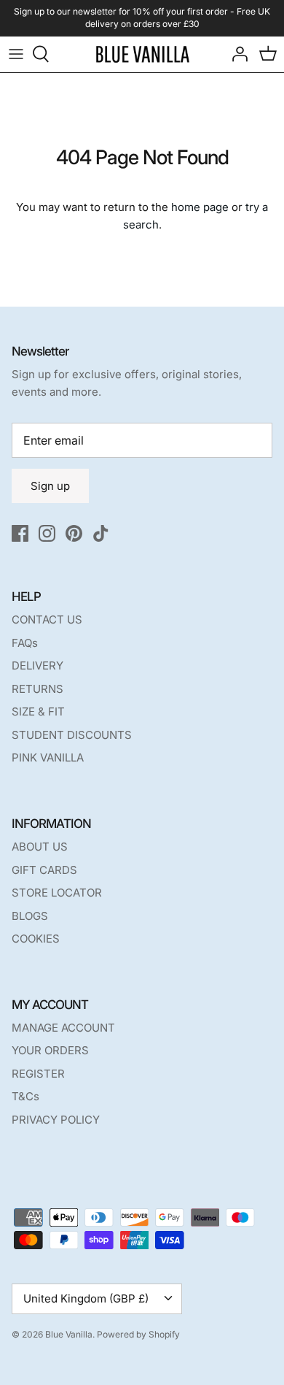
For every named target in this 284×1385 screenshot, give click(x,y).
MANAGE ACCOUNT (63, 1028)
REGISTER (38, 1074)
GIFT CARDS (44, 870)
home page (200, 207)
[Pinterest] (74, 533)
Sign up (50, 486)
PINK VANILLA (48, 757)
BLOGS (30, 916)
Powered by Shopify (138, 1334)
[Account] (236, 54)
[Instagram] (47, 533)
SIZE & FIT (38, 711)
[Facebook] (20, 533)
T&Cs (25, 1096)
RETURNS (37, 689)
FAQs (25, 643)
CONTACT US (47, 619)
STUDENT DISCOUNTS (72, 735)
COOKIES (36, 938)
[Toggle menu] (16, 54)
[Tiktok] (100, 533)
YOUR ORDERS (50, 1050)
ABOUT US (40, 846)
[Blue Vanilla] (142, 54)
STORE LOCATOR (57, 892)
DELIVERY (37, 665)
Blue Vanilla (68, 1334)
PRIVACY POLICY (56, 1120)
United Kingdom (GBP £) (86, 1298)
